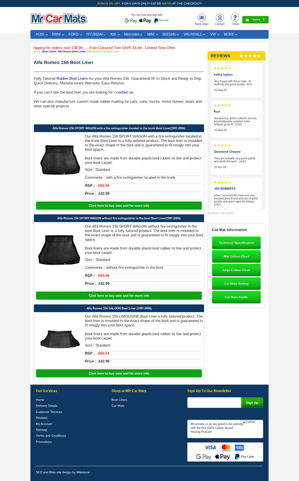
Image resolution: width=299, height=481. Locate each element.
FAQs (236, 24)
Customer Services (49, 412)
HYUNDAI (94, 34)
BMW (56, 34)
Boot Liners (119, 399)
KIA (113, 34)
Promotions (44, 442)
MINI (151, 34)
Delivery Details (46, 405)
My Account (44, 424)
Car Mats (118, 405)
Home (40, 399)
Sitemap (41, 429)
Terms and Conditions (51, 435)
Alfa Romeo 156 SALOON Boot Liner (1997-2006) (118, 308)
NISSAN (169, 34)
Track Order (202, 24)
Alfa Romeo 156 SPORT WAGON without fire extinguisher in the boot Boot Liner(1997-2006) (118, 218)
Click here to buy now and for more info (119, 205)
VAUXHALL (193, 34)
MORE (229, 34)
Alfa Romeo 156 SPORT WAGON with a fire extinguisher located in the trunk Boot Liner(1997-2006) (119, 128)
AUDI (40, 34)
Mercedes (131, 34)
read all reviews (220, 213)
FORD (74, 34)
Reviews (41, 417)
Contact (219, 24)
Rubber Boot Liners (72, 78)
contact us (124, 92)
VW (213, 34)
